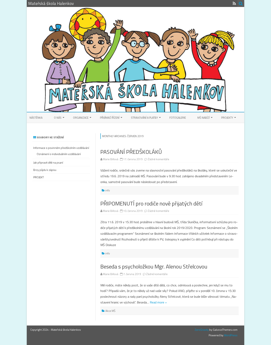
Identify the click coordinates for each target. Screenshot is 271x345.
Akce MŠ (110, 311)
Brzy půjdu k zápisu (44, 170)
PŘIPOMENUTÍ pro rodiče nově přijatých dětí (151, 203)
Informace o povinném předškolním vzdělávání (61, 148)
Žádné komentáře (158, 159)
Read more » (158, 302)
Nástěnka (36, 117)
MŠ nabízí (203, 117)
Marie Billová (110, 159)
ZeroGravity (202, 330)
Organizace (80, 117)
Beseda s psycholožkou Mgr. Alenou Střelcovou (153, 266)
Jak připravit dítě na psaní (48, 162)
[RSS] (234, 3)
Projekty (227, 117)
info (107, 190)
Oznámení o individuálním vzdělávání (59, 154)
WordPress (230, 335)
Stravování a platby (144, 117)
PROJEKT (38, 177)
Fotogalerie (177, 117)
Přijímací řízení (109, 117)
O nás (58, 117)
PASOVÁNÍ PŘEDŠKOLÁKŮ (131, 151)
